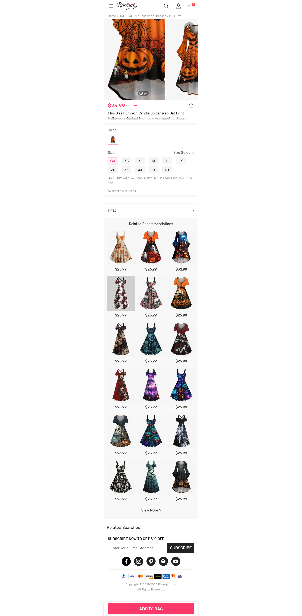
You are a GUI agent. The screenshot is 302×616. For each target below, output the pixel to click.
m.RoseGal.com (130, 6)
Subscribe (181, 547)
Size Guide (181, 152)
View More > (151, 510)
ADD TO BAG (151, 608)
